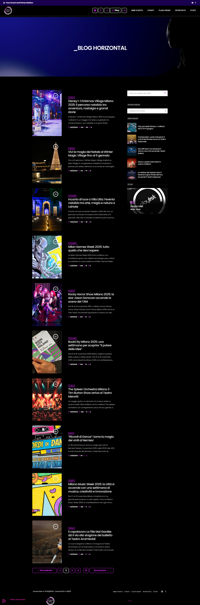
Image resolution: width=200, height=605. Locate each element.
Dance (71, 433)
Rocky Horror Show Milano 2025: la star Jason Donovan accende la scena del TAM (91, 298)
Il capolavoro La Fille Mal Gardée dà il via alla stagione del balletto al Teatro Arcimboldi (90, 535)
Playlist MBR (136, 206)
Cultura (71, 98)
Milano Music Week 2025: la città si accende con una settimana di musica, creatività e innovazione (91, 487)
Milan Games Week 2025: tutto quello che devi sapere (88, 249)
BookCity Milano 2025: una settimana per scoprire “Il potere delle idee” (89, 345)
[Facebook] (195, 3)
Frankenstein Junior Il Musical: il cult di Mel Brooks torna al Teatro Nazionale (152, 139)
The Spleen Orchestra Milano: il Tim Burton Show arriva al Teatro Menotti (90, 393)
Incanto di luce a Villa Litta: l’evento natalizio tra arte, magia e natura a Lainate (91, 203)
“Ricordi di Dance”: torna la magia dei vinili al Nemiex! (91, 438)
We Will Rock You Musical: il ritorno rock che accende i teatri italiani (151, 151)
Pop (132, 202)
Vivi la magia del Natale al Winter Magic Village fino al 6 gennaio (90, 154)
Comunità (72, 196)
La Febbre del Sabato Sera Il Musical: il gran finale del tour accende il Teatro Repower (150, 174)
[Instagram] (192, 3)
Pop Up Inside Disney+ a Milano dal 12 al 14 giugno (151, 127)
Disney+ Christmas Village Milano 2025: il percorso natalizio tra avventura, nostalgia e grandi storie (90, 106)
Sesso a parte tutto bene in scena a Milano (149, 162)
